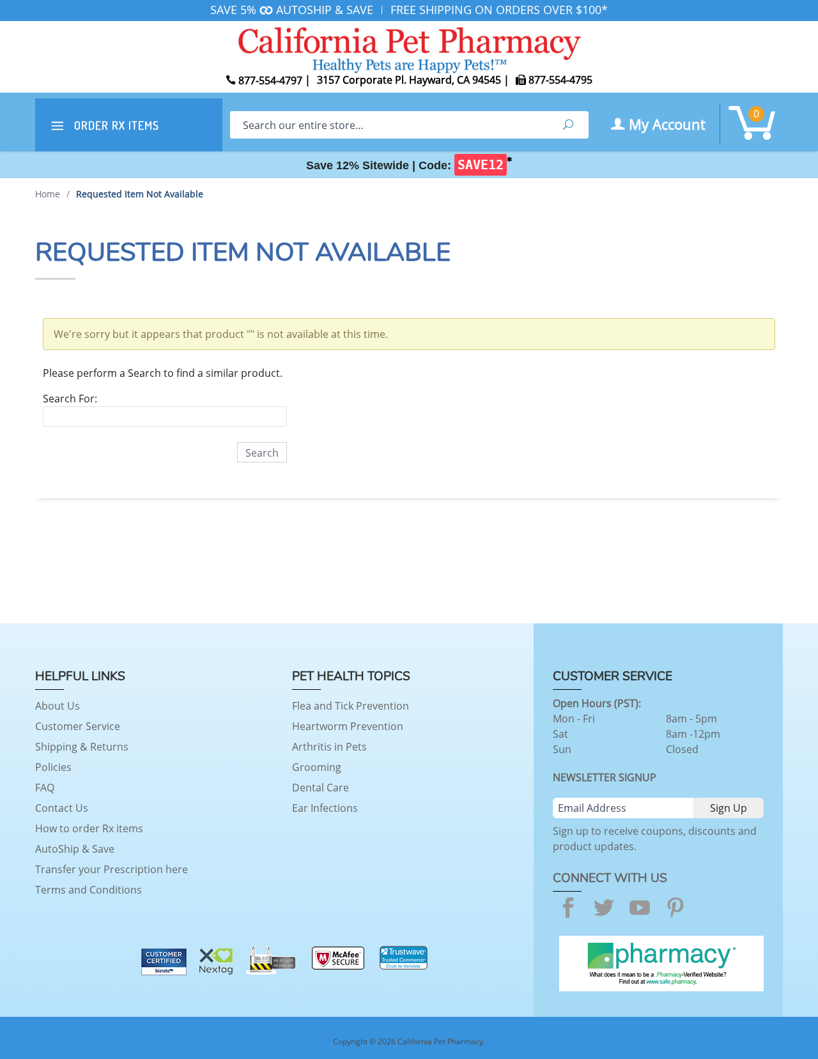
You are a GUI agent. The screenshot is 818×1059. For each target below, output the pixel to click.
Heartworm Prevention (347, 726)
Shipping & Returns (81, 747)
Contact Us (61, 808)
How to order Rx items (89, 828)
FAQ (44, 788)
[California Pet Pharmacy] (409, 48)
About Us (57, 706)
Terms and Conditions (88, 890)
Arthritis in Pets (329, 747)
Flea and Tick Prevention (350, 706)
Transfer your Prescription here (111, 869)
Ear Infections (325, 808)
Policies (53, 767)
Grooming (316, 767)
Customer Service (77, 726)
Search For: (70, 399)
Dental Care (320, 788)
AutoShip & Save (74, 849)
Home (47, 194)
